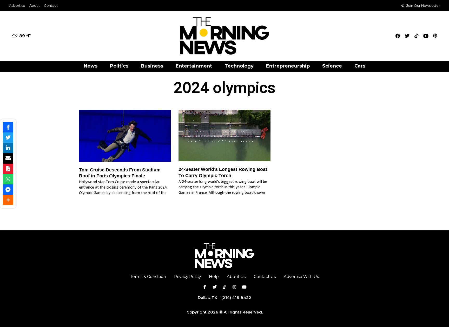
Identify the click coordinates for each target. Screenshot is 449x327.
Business (152, 66)
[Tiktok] (416, 36)
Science (332, 66)
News (90, 66)
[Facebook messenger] (8, 189)
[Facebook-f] (205, 287)
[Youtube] (426, 36)
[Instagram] (234, 287)
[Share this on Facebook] (8, 127)
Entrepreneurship (288, 66)
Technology (239, 66)
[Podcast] (435, 36)
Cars (359, 66)
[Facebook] (397, 36)
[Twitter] (407, 36)
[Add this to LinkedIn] (8, 148)
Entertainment (194, 66)
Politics (119, 66)
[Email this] (8, 158)
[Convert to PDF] (8, 169)
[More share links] (8, 200)
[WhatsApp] (8, 179)
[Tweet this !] (8, 137)
